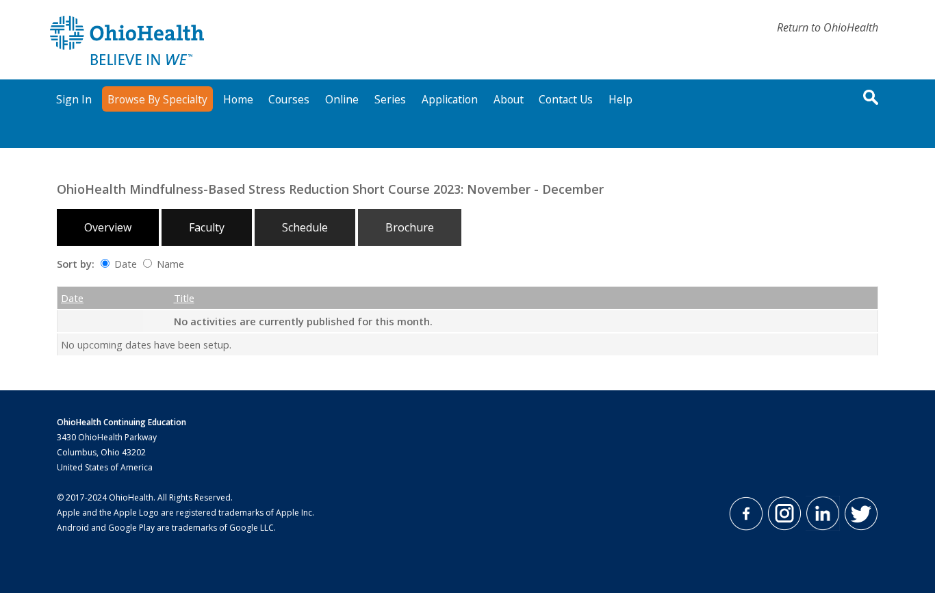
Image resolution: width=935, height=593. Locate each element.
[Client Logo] (127, 61)
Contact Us (566, 99)
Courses (288, 99)
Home (238, 99)
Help (620, 99)
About (509, 99)
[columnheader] (100, 298)
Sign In (74, 99)
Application (450, 99)
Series (390, 99)
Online (342, 99)
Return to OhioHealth (827, 27)
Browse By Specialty (157, 99)
